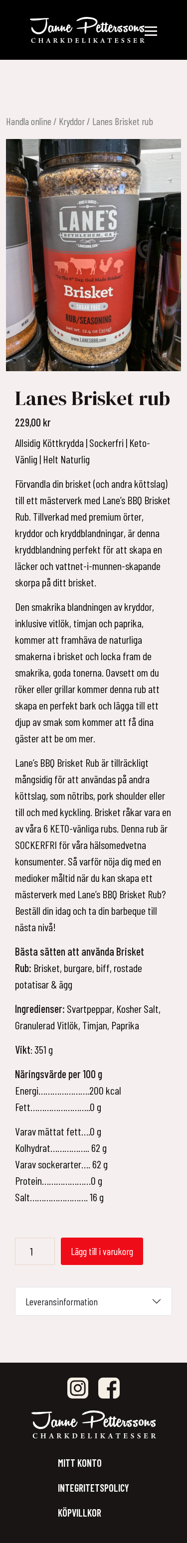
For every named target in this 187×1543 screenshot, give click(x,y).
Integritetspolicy (93, 1488)
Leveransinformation (61, 1301)
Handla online (28, 121)
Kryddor (72, 121)
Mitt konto (80, 1463)
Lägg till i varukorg (102, 1251)
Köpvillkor (79, 1513)
